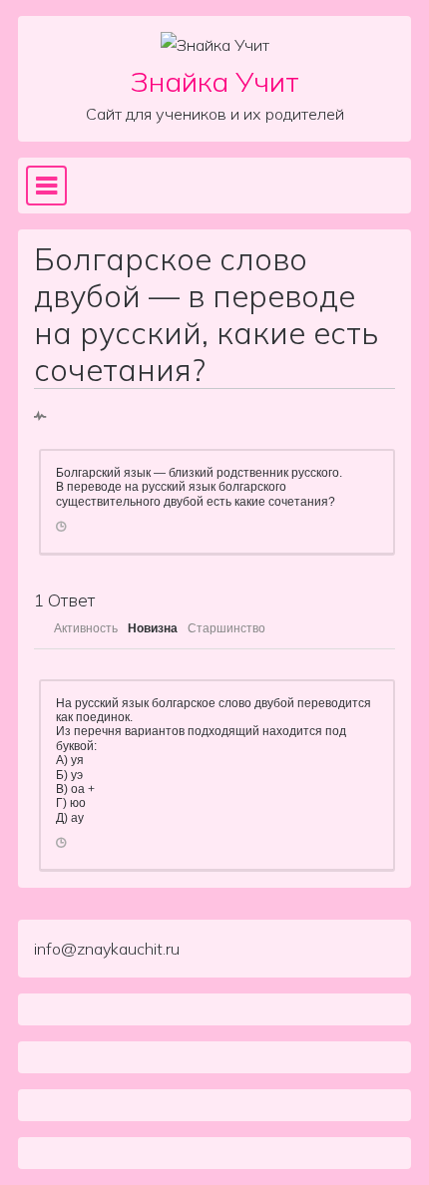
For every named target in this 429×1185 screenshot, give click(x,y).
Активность (86, 628)
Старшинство (226, 628)
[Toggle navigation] (46, 185)
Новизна (153, 628)
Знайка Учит (215, 81)
